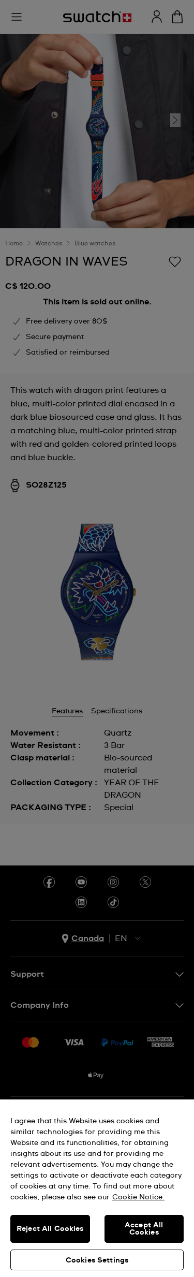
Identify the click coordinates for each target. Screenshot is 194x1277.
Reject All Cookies (50, 1228)
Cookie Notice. (138, 1197)
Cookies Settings (97, 1260)
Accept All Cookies (144, 1229)
